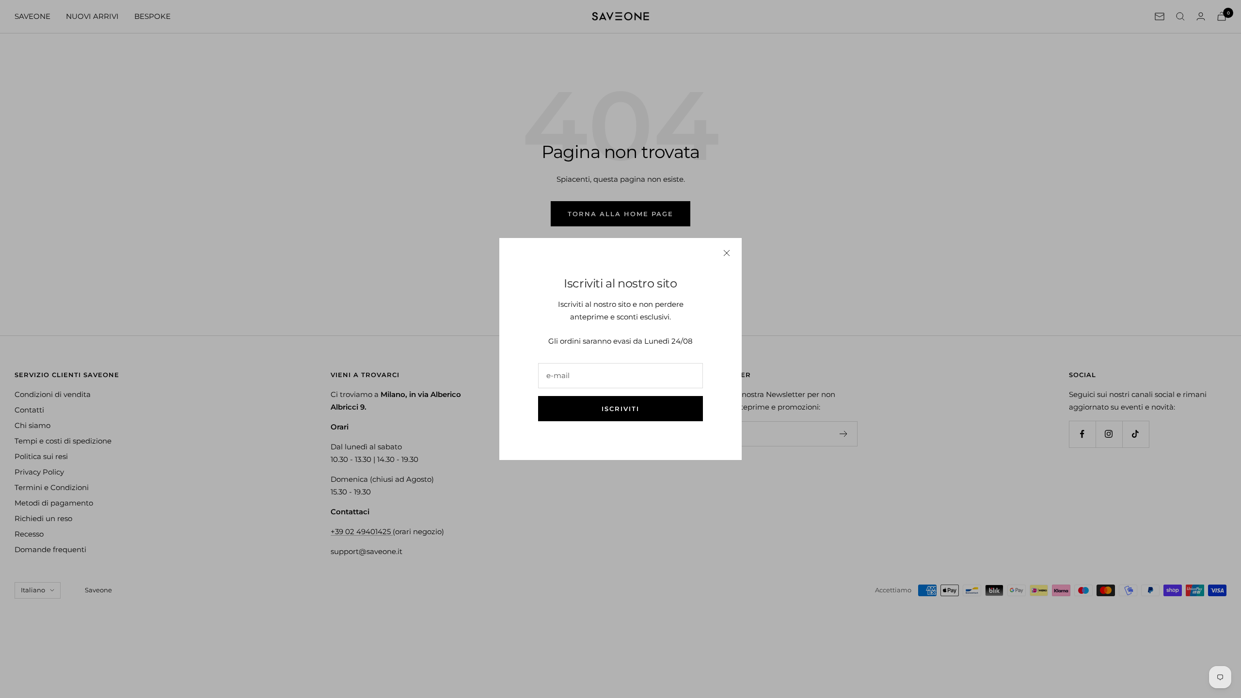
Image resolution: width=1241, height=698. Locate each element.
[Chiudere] (726, 253)
